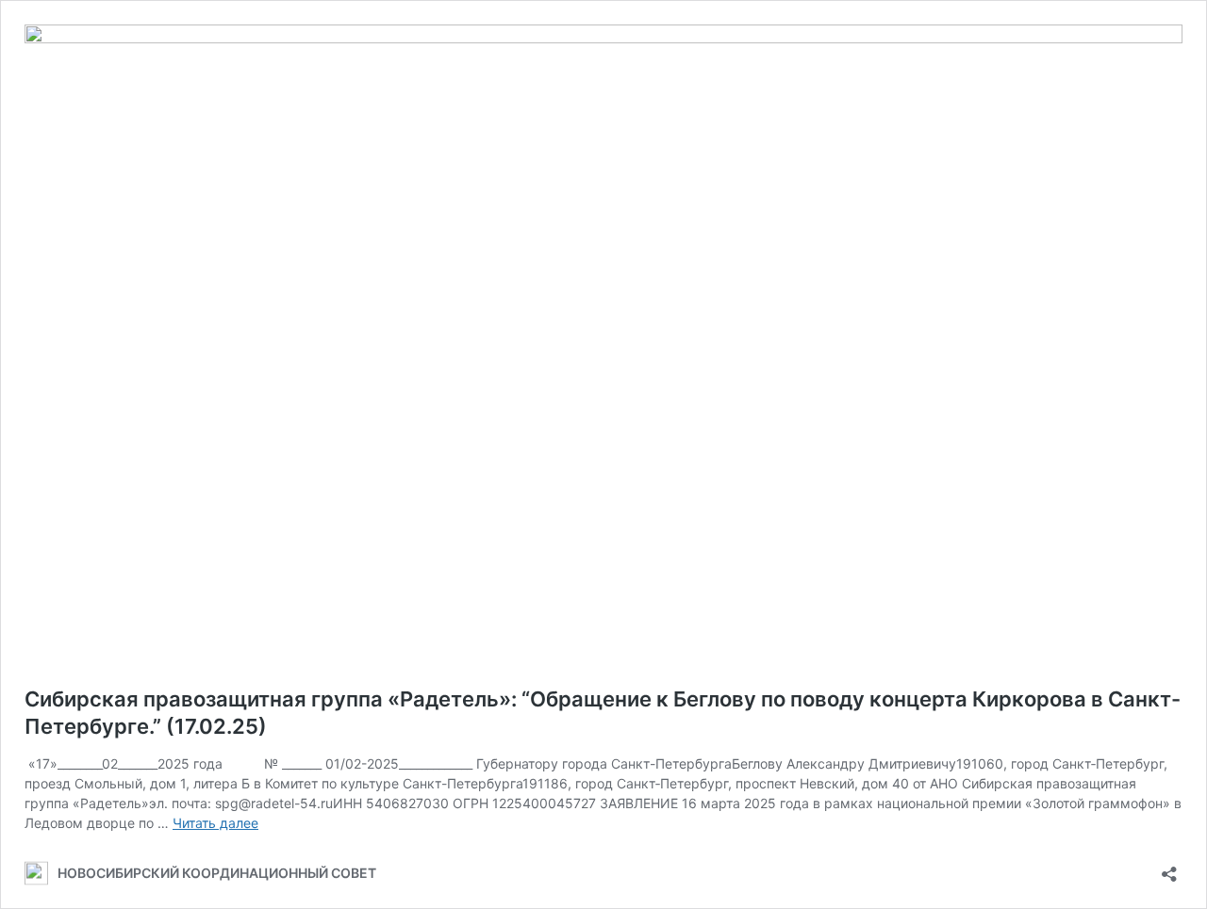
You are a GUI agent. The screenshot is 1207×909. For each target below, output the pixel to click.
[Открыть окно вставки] (1169, 868)
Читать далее (215, 823)
